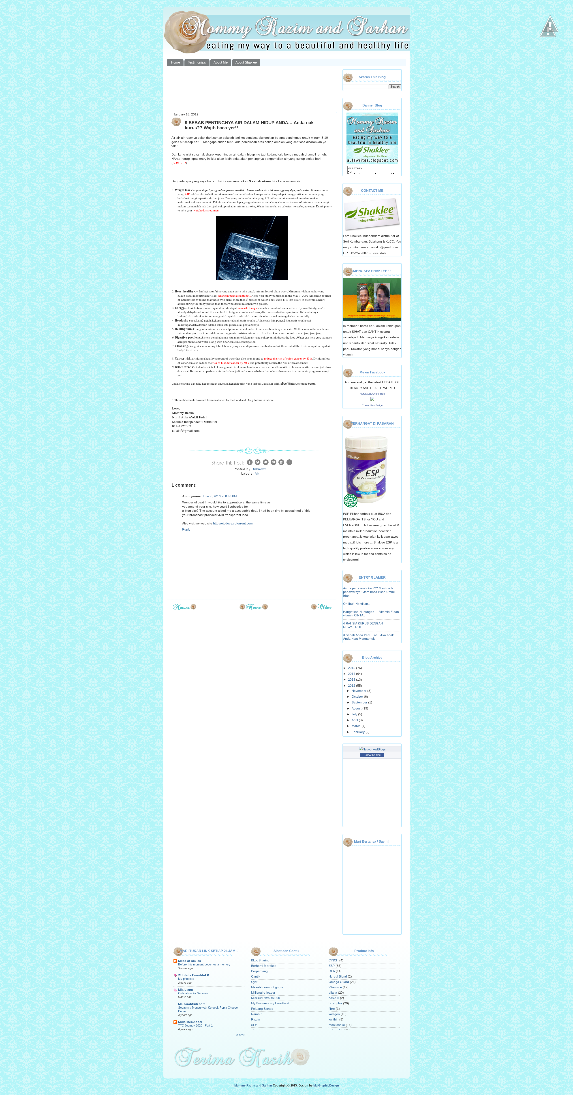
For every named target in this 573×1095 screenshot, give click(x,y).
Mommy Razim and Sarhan (253, 1085)
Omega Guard (339, 982)
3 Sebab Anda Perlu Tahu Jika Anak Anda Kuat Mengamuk (368, 636)
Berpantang (259, 971)
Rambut (256, 1014)
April (355, 720)
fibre (332, 1008)
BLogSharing (260, 960)
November (359, 690)
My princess (186, 978)
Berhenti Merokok (263, 965)
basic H (334, 998)
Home (175, 62)
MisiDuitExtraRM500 (265, 998)
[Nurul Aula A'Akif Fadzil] (372, 399)
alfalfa (333, 992)
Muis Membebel (190, 1022)
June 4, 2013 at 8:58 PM (219, 496)
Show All (240, 1034)
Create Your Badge (372, 405)
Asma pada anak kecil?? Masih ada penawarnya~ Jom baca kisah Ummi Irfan (369, 592)
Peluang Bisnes (262, 1008)
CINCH (333, 960)
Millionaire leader (263, 992)
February (359, 732)
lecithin (333, 1019)
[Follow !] (548, 50)
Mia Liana (185, 989)
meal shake (337, 1025)
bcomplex (335, 1003)
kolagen (334, 1014)
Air (257, 473)
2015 (352, 668)
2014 (352, 673)
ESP (332, 965)
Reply (186, 529)
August (357, 708)
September (360, 702)
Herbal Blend (338, 976)
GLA (332, 971)
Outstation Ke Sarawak (193, 993)
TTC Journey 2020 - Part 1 (195, 1025)
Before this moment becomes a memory (204, 964)
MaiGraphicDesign (326, 1085)
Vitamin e (335, 987)
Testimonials (197, 62)
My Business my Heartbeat (270, 1003)
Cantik (255, 976)
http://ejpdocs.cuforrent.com (233, 523)
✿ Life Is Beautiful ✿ (194, 975)
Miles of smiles (189, 961)
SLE (254, 1025)
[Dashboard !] (550, 45)
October (358, 696)
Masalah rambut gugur (267, 987)
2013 (352, 679)
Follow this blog (372, 755)
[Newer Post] (184, 608)
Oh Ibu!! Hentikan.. (356, 603)
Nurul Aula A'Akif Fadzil (372, 393)
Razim (255, 1019)
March (356, 726)
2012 (352, 685)
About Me (221, 62)
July (355, 714)
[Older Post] (321, 608)
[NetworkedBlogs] (372, 749)
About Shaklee (246, 62)
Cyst (254, 982)
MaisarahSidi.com (191, 1004)
